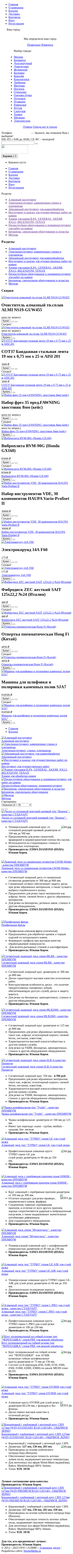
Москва (18, 56)
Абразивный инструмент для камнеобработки (36, 209)
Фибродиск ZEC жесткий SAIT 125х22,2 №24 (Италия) (34, 619)
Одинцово (20, 92)
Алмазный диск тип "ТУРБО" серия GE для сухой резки (35, 1145)
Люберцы (20, 82)
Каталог (13, 10)
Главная (13, 4)
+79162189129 (21, 132)
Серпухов (20, 111)
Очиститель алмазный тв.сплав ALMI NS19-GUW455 (34, 333)
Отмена (27, 126)
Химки (18, 114)
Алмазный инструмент (22, 199)
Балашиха (20, 60)
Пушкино (20, 101)
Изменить (47, 44)
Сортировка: (9, 801)
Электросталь (22, 120)
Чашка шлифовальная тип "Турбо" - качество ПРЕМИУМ (36, 1113)
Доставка (14, 13)
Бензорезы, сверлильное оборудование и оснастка (39, 231)
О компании (16, 7)
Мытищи (19, 85)
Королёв (19, 76)
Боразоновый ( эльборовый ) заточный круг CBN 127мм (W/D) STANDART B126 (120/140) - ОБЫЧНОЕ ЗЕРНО (35, 1436)
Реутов (18, 108)
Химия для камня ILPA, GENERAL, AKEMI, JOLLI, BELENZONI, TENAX (36, 220)
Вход (12, 20)
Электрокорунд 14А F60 (16, 575)
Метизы (13, 234)
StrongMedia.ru (32, 1550)
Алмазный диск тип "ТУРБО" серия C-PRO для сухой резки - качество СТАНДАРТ (34, 1313)
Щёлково (19, 117)
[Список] (2, 809)
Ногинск (19, 88)
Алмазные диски (50, 1547)
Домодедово (21, 66)
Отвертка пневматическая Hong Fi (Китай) (27, 664)
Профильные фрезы (13, 924)
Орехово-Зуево (23, 95)
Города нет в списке (45, 126)
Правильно (34, 44)
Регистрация (16, 23)
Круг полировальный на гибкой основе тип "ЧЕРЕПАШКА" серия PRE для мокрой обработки (32, 1344)
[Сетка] (6, 809)
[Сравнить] (16, 321)
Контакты (14, 17)
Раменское (20, 104)
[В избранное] (12, 321)
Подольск (20, 98)
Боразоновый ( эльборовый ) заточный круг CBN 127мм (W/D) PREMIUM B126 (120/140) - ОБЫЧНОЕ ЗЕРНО (35, 1499)
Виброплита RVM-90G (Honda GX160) (25, 476)
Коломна (19, 72)
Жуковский (20, 69)
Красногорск (21, 79)
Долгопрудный (23, 63)
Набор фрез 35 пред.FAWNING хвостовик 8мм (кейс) (33, 431)
